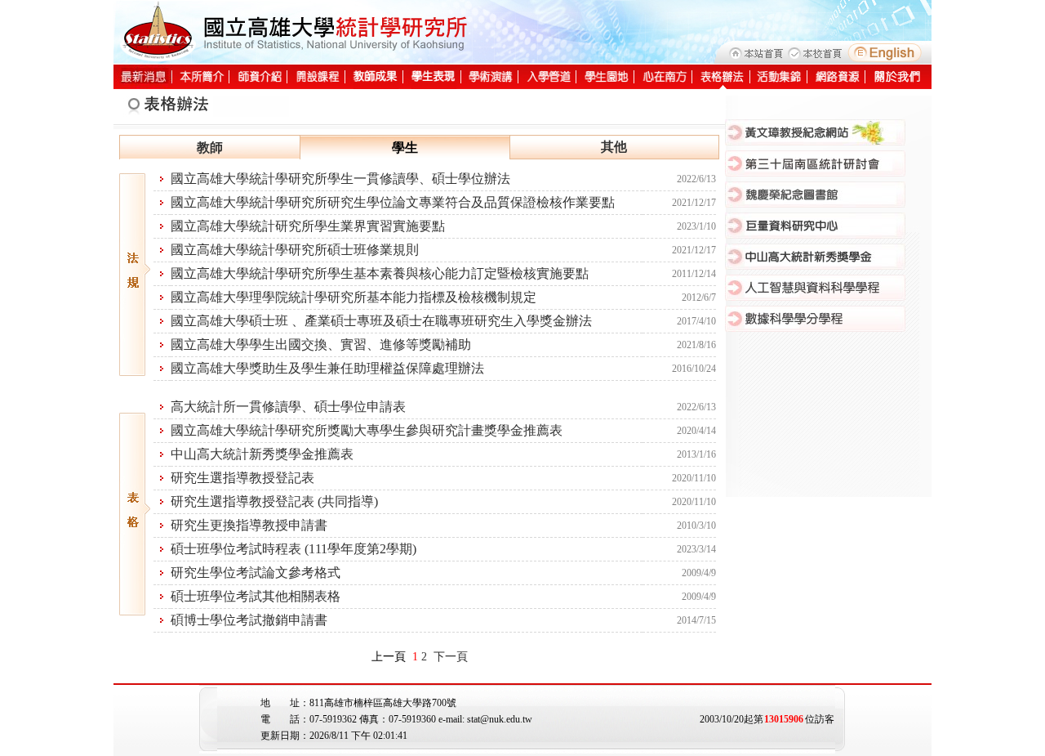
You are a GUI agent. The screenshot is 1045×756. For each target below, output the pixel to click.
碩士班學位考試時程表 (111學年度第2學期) (293, 549)
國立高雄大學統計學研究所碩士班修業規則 (295, 250)
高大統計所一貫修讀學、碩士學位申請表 (288, 407)
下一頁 (451, 657)
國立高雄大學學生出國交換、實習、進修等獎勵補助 (321, 344)
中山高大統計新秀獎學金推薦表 (262, 454)
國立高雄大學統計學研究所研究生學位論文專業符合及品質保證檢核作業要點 (393, 202)
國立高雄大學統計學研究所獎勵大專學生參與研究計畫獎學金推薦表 (367, 430)
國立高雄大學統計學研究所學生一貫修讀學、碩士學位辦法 (340, 179)
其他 (614, 147)
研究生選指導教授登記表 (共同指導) (274, 501)
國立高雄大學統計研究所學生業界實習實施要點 (308, 226)
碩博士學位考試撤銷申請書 (249, 620)
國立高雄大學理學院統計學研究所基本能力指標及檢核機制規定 (353, 297)
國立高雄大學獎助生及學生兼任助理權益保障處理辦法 (327, 368)
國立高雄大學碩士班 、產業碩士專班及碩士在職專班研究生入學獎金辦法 (381, 321)
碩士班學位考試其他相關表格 (255, 596)
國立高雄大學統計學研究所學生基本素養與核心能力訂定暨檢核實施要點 (380, 273)
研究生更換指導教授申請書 (249, 525)
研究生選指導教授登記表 (242, 478)
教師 (210, 147)
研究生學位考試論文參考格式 (255, 572)
